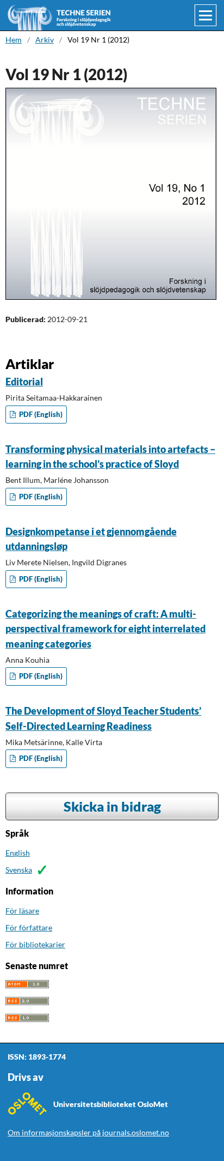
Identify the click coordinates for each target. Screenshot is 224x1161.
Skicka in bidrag (112, 806)
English (17, 852)
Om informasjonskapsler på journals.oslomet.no (88, 1132)
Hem (13, 39)
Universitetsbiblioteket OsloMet (110, 1104)
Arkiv (44, 39)
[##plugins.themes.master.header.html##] (113, 15)
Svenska (18, 869)
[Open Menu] (205, 15)
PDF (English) (40, 414)
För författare (28, 927)
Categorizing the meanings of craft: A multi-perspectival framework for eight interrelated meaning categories (105, 629)
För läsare (22, 910)
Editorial (24, 382)
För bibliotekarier (35, 944)
